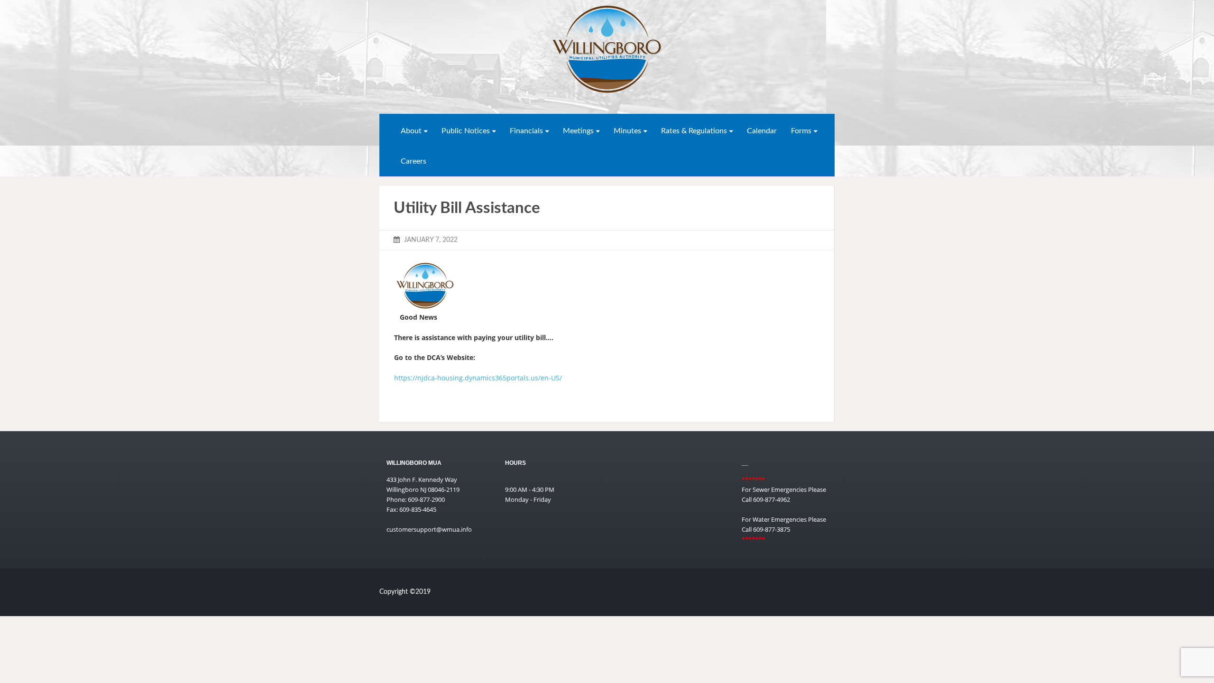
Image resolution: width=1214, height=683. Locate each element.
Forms (801, 131)
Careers (413, 161)
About (411, 131)
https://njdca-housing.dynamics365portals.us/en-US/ (478, 377)
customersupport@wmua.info (429, 529)
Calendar (762, 131)
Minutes (627, 131)
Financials (526, 131)
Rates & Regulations (694, 131)
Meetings (578, 131)
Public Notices (465, 131)
